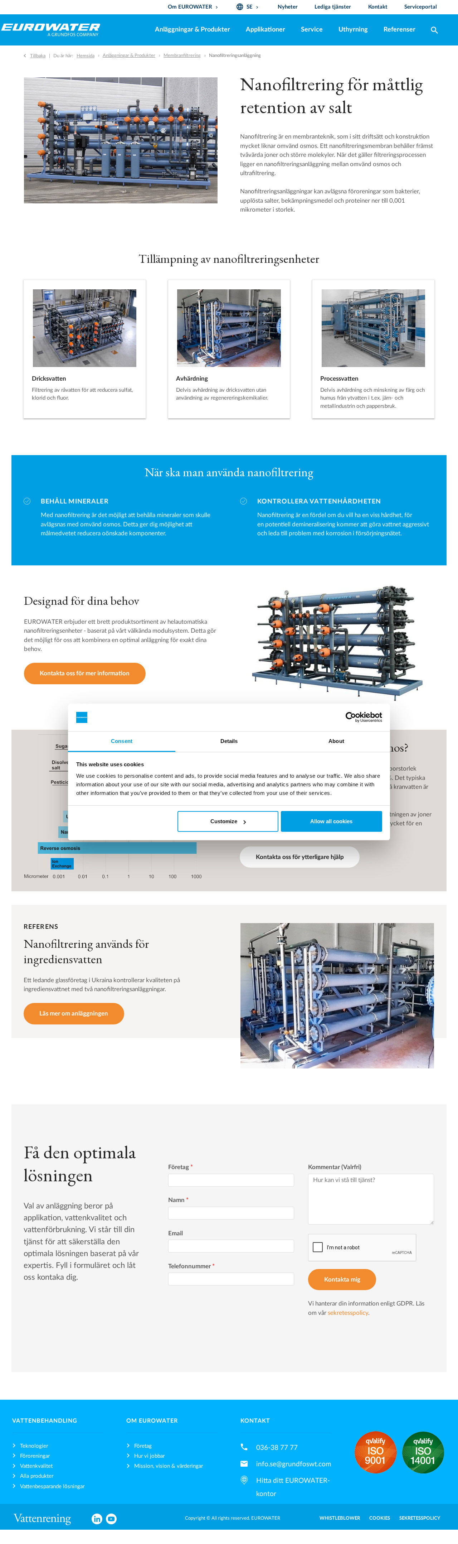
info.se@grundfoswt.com (293, 1464)
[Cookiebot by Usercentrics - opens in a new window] (351, 717)
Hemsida (85, 56)
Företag (180, 1167)
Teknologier (34, 1446)
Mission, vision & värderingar (168, 1466)
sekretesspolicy (348, 1313)
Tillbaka (37, 56)
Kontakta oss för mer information (85, 673)
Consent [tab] (121, 741)
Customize (223, 821)
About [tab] (336, 741)
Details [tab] (229, 741)
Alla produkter (36, 1476)
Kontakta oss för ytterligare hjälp (300, 857)
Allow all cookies (331, 821)
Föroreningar (35, 1456)
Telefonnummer (191, 1266)
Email (175, 1233)
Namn (178, 1200)
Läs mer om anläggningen (73, 1013)
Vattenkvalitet (36, 1466)
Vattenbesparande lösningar (52, 1486)
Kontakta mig (342, 1280)
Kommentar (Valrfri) (334, 1167)
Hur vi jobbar (149, 1456)
